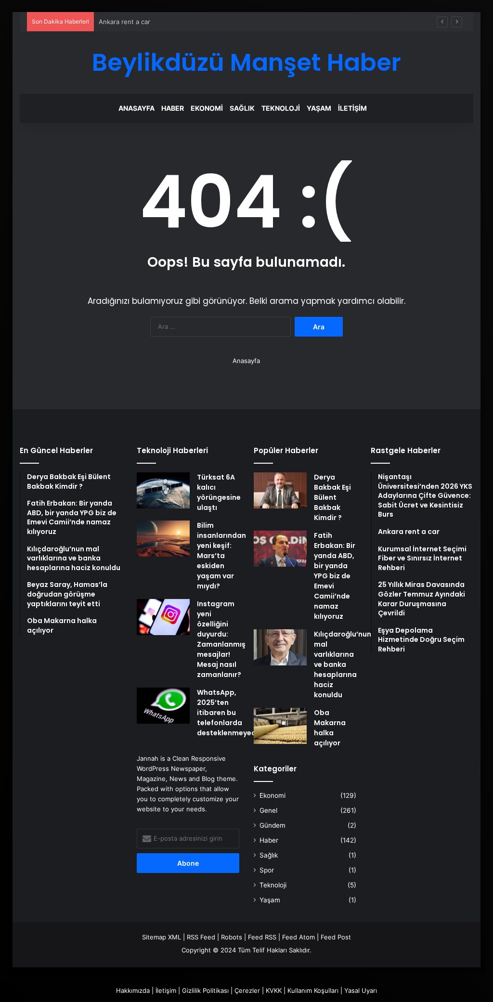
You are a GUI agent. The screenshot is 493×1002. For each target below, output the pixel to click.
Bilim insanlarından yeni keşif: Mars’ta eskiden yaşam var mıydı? (221, 556)
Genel (268, 810)
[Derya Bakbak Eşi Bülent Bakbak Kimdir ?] (280, 490)
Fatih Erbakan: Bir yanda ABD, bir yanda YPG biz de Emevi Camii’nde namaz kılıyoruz (334, 576)
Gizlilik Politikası (205, 990)
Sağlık (242, 108)
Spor (266, 870)
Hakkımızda (133, 990)
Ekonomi (207, 108)
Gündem (272, 825)
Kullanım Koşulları (312, 990)
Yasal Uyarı (360, 990)
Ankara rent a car (124, 22)
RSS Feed (201, 937)
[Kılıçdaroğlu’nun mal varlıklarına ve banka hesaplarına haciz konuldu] (280, 647)
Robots (231, 937)
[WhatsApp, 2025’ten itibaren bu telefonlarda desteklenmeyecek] (163, 706)
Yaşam (319, 108)
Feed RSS (262, 937)
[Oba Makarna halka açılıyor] (280, 726)
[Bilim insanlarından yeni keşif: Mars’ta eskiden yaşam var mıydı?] (163, 539)
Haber (172, 108)
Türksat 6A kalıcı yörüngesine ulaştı (219, 492)
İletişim (352, 108)
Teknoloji (280, 108)
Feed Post (336, 937)
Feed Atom (298, 937)
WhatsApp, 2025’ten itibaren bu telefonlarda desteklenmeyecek (230, 713)
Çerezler (247, 990)
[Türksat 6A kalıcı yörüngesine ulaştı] (163, 490)
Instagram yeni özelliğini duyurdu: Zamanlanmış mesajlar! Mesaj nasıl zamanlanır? (221, 639)
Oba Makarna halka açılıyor (330, 728)
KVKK (274, 990)
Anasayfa (136, 108)
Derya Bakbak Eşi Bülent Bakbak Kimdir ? (332, 497)
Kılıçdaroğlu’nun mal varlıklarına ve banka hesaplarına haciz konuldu (342, 664)
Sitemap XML (161, 937)
